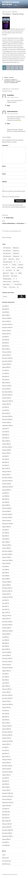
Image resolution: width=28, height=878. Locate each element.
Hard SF (8, 267)
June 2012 (5, 778)
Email (4, 174)
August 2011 (5, 805)
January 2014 (5, 729)
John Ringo (20, 267)
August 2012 (5, 775)
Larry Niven (9, 270)
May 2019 (4, 536)
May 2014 (4, 716)
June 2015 (5, 677)
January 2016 (5, 655)
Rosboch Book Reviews (10, 3)
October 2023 (6, 398)
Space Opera (6, 284)
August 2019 (5, 526)
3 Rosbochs (16, 250)
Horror (13, 79)
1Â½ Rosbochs (7, 248)
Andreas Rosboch (12, 111)
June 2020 (5, 496)
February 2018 (6, 582)
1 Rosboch (7, 79)
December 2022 (6, 416)
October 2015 (5, 664)
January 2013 (5, 762)
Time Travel (12, 287)
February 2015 (6, 689)
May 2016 (4, 643)
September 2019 (6, 523)
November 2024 (6, 361)
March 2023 (5, 413)
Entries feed (5, 858)
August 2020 (5, 490)
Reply (8, 105)
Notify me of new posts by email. (10, 196)
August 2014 (5, 707)
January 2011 (5, 827)
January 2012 (5, 790)
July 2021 (4, 456)
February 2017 (6, 615)
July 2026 (4, 306)
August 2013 (5, 744)
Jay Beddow (10, 95)
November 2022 (6, 419)
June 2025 (5, 339)
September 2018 (6, 560)
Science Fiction (7, 281)
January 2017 (5, 618)
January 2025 (5, 355)
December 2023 (6, 392)
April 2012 (5, 784)
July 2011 (4, 808)
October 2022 (6, 422)
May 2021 (4, 462)
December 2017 (6, 588)
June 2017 (5, 603)
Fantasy (14, 264)
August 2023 (5, 404)
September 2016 (6, 631)
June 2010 (5, 845)
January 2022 (5, 444)
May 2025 (5, 342)
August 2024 (5, 367)
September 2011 (6, 802)
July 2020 (4, 493)
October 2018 (5, 557)
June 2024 (5, 373)
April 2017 (5, 609)
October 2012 (5, 768)
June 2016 (5, 640)
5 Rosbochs (16, 256)
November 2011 (6, 796)
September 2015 (6, 667)
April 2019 (5, 539)
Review (11, 77)
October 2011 (5, 799)
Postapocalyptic (9, 81)
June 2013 (5, 750)
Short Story (16, 281)
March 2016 (5, 649)
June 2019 (5, 532)
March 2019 (5, 542)
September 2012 (6, 772)
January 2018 (5, 585)
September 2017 (6, 597)
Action (4, 259)
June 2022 (5, 431)
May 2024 (5, 376)
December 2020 (6, 477)
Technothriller (18, 284)
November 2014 (6, 698)
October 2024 (6, 364)
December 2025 (6, 324)
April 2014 (5, 719)
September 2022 (6, 425)
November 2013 (6, 735)
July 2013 (4, 747)
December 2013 (6, 732)
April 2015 (5, 683)
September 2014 (6, 704)
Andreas (14, 11)
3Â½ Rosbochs (7, 253)
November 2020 (6, 480)
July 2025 (4, 336)
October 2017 (5, 594)
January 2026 (5, 321)
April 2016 (5, 646)
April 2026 (5, 312)
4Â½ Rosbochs (7, 256)
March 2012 (5, 787)
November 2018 (6, 554)
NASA (20, 273)
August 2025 (5, 333)
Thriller (5, 287)
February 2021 (6, 471)
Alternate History (7, 262)
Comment (5, 145)
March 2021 (5, 468)
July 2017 (4, 600)
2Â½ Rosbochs (7, 250)
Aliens (17, 259)
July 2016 (4, 637)
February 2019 (6, 545)
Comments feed (6, 861)
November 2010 (6, 833)
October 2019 (5, 520)
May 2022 (4, 434)
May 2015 (4, 680)
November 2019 (6, 517)
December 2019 (6, 514)
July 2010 (4, 842)
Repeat (6, 77)
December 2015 (6, 658)
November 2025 (6, 327)
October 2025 (6, 330)
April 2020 (5, 502)
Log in (3, 854)
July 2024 (4, 370)
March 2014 (5, 723)
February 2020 (6, 508)
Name (4, 166)
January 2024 (5, 388)
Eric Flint (5, 264)
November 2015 (6, 661)
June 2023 (5, 410)
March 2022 (5, 441)
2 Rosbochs (16, 248)
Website (4, 181)
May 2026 (5, 309)
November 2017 (6, 591)
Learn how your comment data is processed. (13, 207)
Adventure (11, 259)
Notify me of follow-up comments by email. (13, 191)
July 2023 (4, 407)
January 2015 (5, 692)
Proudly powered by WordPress (9, 874)
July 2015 (4, 673)
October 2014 (5, 701)
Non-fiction (14, 276)
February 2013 (6, 759)
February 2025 (6, 352)
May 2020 (5, 499)
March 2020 (5, 505)
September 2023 (6, 401)
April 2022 (5, 438)
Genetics (20, 264)
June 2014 (5, 713)
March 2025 (5, 349)
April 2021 (5, 465)
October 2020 (6, 483)
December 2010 (6, 830)
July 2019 (4, 529)
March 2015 (5, 686)
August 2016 (5, 634)
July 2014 (4, 710)
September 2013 (6, 741)
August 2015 (5, 670)
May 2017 (4, 606)
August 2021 (5, 453)
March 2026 (5, 315)
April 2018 (5, 575)
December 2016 (6, 621)
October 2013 (5, 738)
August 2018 (5, 563)
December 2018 (6, 551)
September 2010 (6, 836)
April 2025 (5, 346)
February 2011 (6, 824)
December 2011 (6, 793)
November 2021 (6, 447)
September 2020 (6, 487)
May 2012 (4, 781)
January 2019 (5, 548)
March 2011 (5, 821)
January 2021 (5, 474)
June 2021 (5, 459)
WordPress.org (6, 864)
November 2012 (6, 765)
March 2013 (5, 756)
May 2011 (4, 814)
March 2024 (5, 382)
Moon (12, 273)
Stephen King (14, 82)
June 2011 (4, 811)
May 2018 (4, 572)
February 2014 (6, 726)
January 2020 (5, 511)
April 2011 (4, 817)
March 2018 (5, 578)
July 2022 (4, 428)
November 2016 (6, 624)
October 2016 (5, 628)
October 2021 (5, 450)
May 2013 (4, 753)
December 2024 (6, 358)
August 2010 (5, 839)
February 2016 (6, 652)
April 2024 (5, 379)
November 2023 (6, 395)
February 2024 (6, 385)
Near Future (6, 276)
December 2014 (6, 695)
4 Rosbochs (16, 253)
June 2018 (5, 569)
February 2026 (6, 318)
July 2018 (4, 566)
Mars (18, 270)
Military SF (6, 273)
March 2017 (5, 612)
